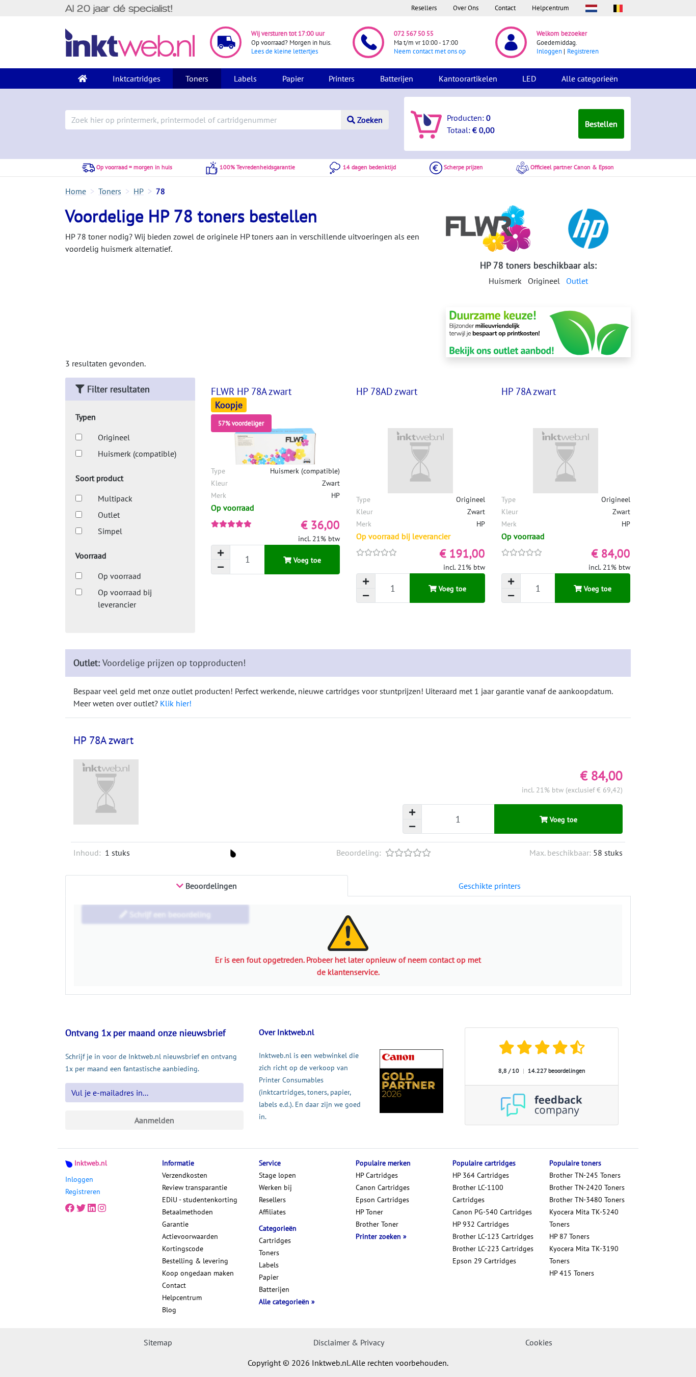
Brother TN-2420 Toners (587, 1187)
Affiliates (272, 1211)
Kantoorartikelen (468, 78)
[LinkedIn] (92, 1207)
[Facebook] (69, 1207)
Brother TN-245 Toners (585, 1175)
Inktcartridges (136, 78)
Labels (245, 78)
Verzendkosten (184, 1175)
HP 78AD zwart (386, 391)
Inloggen (549, 51)
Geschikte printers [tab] (490, 886)
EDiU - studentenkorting (199, 1199)
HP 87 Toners (569, 1236)
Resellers (424, 8)
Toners (196, 78)
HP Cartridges (377, 1175)
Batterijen (396, 78)
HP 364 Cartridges (480, 1175)
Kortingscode (182, 1248)
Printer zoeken (379, 1236)
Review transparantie (194, 1187)
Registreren (583, 51)
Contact (505, 8)
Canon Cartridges (383, 1187)
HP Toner (369, 1211)
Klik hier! (176, 703)
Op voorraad (119, 576)
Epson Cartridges (382, 1199)
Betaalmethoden (187, 1211)
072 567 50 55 (414, 33)
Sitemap (158, 1342)
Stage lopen (277, 1175)
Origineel (114, 437)
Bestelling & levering (195, 1260)
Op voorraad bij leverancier (125, 598)
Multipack (115, 498)
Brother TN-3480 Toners (587, 1199)
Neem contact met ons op (430, 51)
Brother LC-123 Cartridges (492, 1236)
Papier (293, 78)
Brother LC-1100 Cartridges (477, 1193)
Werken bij (275, 1187)
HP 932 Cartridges (480, 1224)
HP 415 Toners (571, 1273)
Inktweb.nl (90, 1163)
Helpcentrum (550, 8)
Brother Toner (377, 1224)
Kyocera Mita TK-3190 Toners (584, 1254)
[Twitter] (81, 1207)
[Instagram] (102, 1207)
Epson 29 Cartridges (484, 1260)
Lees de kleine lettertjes (284, 51)
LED (529, 78)
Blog (169, 1309)
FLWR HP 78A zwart (251, 391)
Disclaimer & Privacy (348, 1342)
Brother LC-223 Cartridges (492, 1248)
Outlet (577, 281)
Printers (342, 78)
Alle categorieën (589, 78)
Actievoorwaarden (190, 1236)
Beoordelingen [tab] (210, 886)
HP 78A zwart (528, 391)
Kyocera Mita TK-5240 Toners (584, 1218)
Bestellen (601, 124)
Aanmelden (154, 1120)
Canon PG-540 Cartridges (492, 1211)
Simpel (110, 531)
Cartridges (275, 1240)
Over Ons (465, 8)
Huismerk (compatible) (137, 453)
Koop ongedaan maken (198, 1273)
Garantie (175, 1224)
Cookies (538, 1342)
